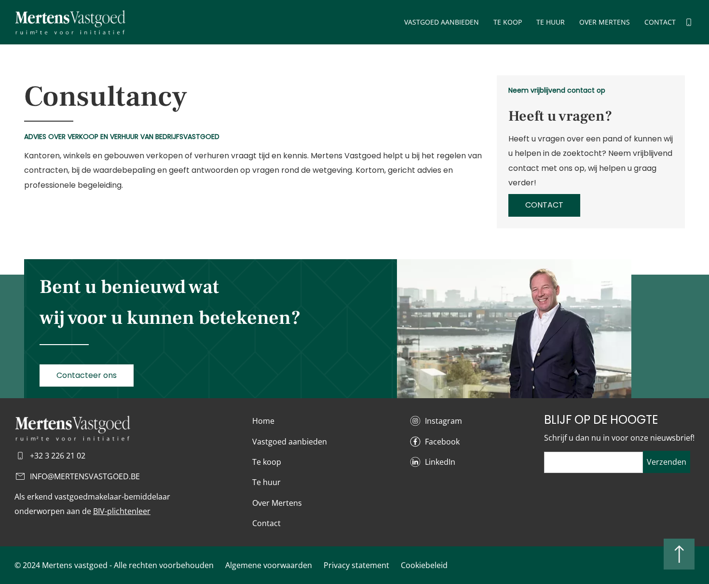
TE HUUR (550, 22)
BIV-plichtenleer (121, 511)
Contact (266, 523)
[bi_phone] (689, 22)
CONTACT (660, 22)
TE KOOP (507, 22)
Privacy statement (356, 565)
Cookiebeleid (424, 565)
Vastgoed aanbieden (289, 441)
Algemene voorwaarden (268, 565)
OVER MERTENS (604, 22)
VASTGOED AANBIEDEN (441, 22)
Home (263, 421)
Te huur (266, 482)
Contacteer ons (86, 375)
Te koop (266, 462)
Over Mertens (277, 503)
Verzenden (666, 462)
